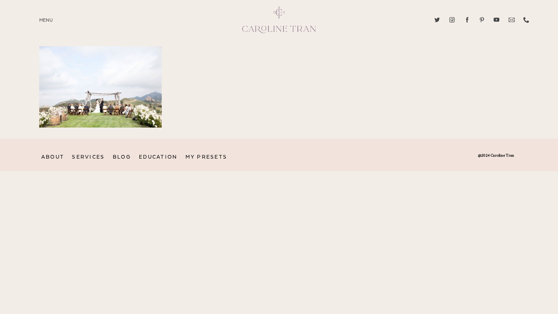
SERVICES (88, 157)
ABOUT (52, 157)
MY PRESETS (206, 157)
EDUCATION (158, 157)
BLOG (122, 157)
